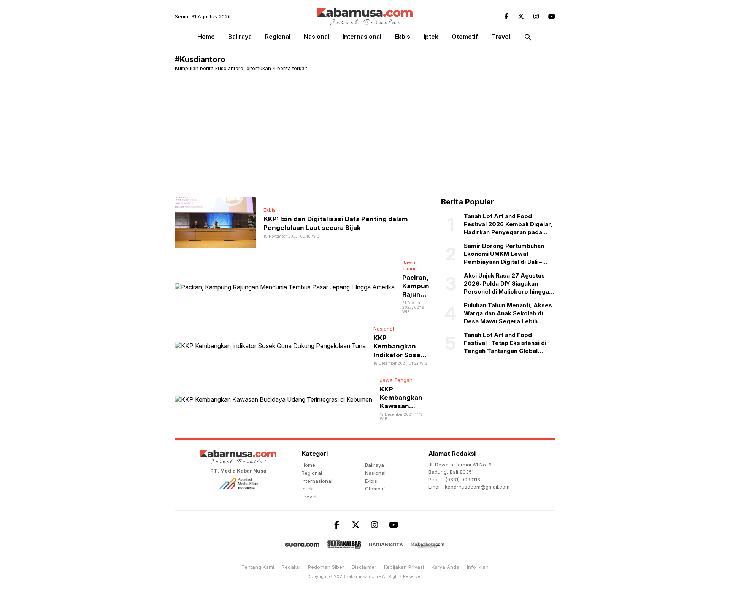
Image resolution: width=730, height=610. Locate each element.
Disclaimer (364, 567)
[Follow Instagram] (536, 16)
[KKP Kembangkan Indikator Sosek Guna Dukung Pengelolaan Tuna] (270, 345)
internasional (362, 36)
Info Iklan (478, 567)
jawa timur (409, 265)
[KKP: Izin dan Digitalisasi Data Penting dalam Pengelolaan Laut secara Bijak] (215, 222)
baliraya (240, 36)
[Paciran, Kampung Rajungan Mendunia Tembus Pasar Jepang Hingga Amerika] (285, 286)
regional (277, 36)
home (308, 465)
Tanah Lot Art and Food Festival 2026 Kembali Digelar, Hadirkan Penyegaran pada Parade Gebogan (508, 224)
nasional (316, 36)
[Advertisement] (403, 134)
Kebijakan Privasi (404, 567)
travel (501, 36)
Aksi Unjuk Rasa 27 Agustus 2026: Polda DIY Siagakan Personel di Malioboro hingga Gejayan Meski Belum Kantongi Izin (508, 283)
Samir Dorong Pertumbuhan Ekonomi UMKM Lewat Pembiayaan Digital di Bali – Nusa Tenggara (504, 254)
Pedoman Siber (326, 567)
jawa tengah (396, 380)
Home (206, 36)
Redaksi (291, 567)
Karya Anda (445, 567)
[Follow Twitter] (521, 16)
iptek (431, 36)
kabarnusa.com (362, 576)
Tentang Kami (257, 567)
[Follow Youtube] (551, 16)
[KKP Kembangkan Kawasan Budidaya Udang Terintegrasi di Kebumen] (273, 398)
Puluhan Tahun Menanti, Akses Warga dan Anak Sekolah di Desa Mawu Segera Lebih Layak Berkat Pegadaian (508, 313)
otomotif (465, 36)
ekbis (402, 36)
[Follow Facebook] (506, 16)
